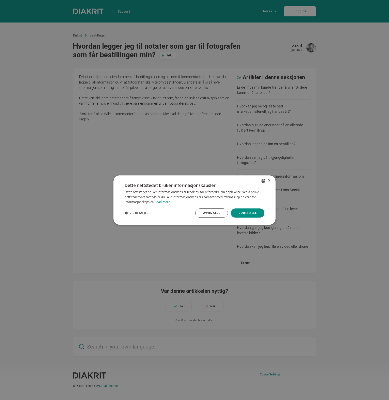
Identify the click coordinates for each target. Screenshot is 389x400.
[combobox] (263, 181)
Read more (162, 202)
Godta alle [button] (247, 213)
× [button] (268, 180)
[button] (137, 213)
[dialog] (194, 200)
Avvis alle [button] (211, 213)
